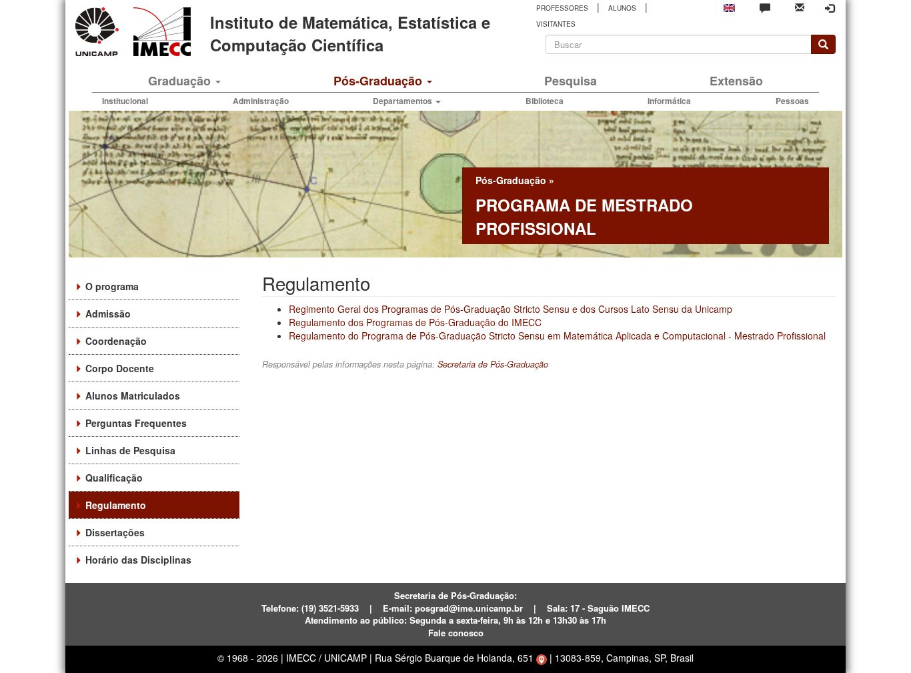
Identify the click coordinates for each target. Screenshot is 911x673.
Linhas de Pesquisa (130, 450)
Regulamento (115, 505)
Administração (261, 101)
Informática (669, 101)
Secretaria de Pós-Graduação (492, 364)
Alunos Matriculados (132, 395)
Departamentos (403, 101)
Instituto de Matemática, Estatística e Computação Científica (350, 33)
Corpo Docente (119, 368)
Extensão (736, 80)
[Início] (160, 31)
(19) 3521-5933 (330, 608)
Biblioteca (545, 101)
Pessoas (792, 101)
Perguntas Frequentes (136, 423)
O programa (112, 286)
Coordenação (116, 341)
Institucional (125, 101)
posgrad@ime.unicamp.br (469, 608)
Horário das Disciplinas (138, 559)
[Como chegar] (541, 657)
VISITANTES (556, 24)
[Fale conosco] (765, 7)
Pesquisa (570, 80)
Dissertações (115, 532)
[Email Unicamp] (799, 6)
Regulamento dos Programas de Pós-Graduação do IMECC (415, 322)
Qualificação (114, 477)
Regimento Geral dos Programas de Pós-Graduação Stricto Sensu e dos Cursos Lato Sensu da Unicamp (510, 308)
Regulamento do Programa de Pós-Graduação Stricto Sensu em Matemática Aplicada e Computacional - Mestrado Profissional (557, 335)
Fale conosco (456, 632)
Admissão (108, 313)
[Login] (830, 8)
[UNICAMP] (99, 31)
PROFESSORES (562, 8)
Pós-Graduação (379, 80)
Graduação (181, 80)
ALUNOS (622, 8)
